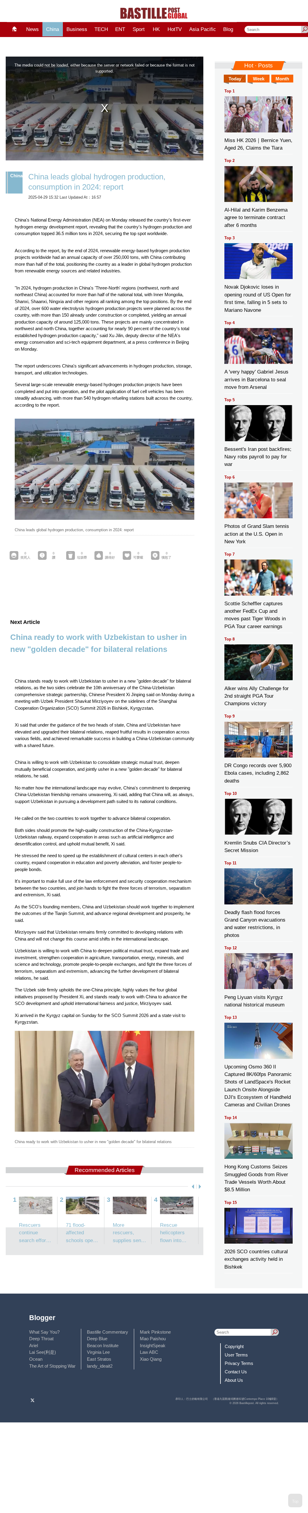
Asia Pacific (202, 29)
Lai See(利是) (42, 1352)
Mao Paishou (153, 1338)
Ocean (35, 1359)
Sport (139, 29)
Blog (228, 29)
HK (156, 29)
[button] (191, 1186)
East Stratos (99, 1359)
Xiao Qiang (151, 1359)
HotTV (175, 29)
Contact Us (236, 1371)
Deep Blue (97, 1338)
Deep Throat (41, 1338)
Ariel (33, 1345)
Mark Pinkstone (155, 1332)
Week (258, 78)
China (52, 29)
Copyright (234, 1346)
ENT (120, 29)
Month (282, 78)
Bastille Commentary (107, 1332)
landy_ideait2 (99, 1366)
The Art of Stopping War (52, 1366)
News (32, 29)
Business (76, 29)
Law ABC (149, 1352)
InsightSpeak (152, 1345)
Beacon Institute (103, 1345)
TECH (101, 29)
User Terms (236, 1354)
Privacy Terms (239, 1363)
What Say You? (44, 1332)
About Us (234, 1380)
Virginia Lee (98, 1352)
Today (235, 78)
